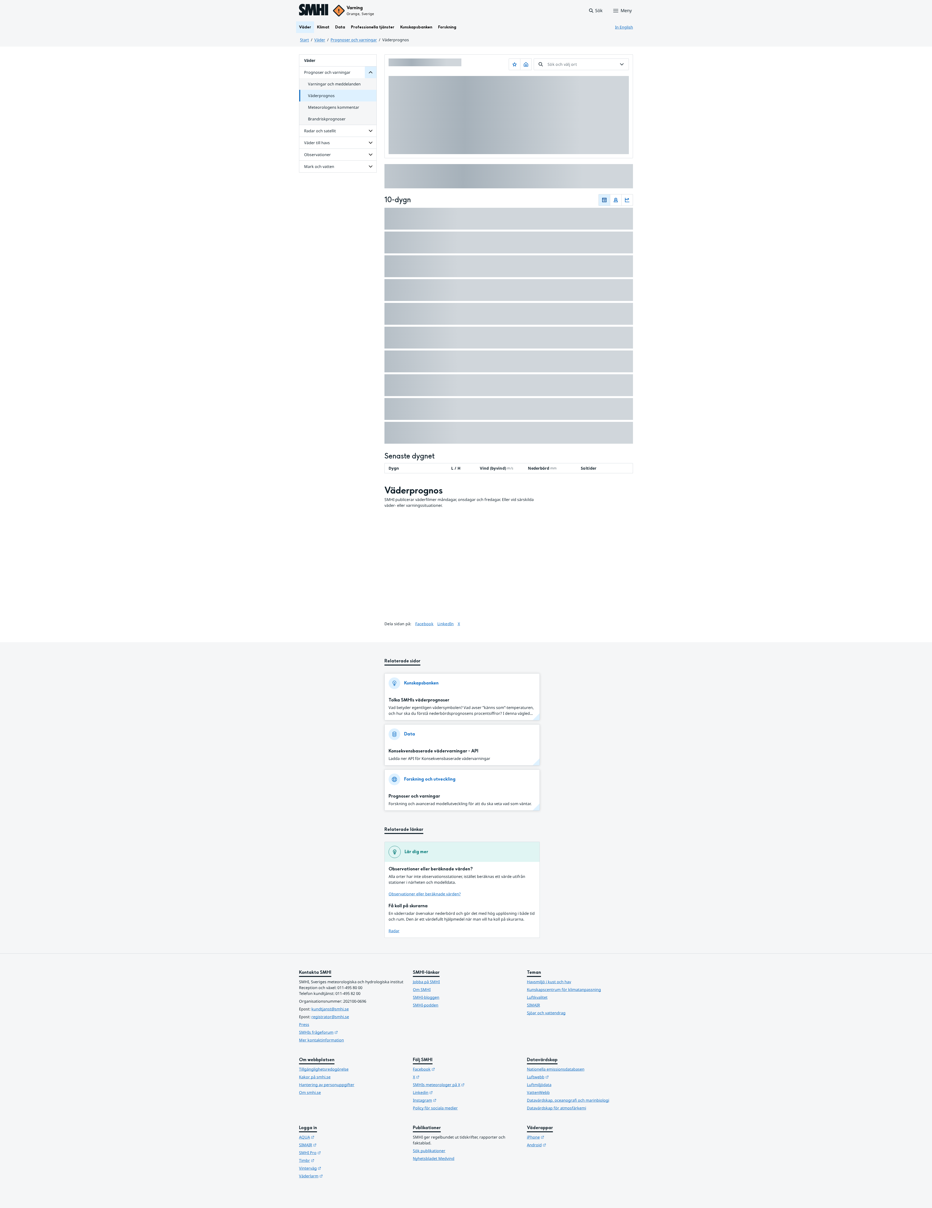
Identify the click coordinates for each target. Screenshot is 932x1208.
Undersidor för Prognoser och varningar (370, 72)
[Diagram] (627, 200)
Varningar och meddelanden (334, 84)
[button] (595, 11)
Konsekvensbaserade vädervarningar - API (433, 751)
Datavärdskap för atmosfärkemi (556, 1108)
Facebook (424, 623)
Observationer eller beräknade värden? (425, 894)
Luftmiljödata (539, 1084)
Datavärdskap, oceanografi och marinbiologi (568, 1100)
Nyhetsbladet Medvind (433, 1158)
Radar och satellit (320, 130)
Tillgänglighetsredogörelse (324, 1069)
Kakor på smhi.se (315, 1077)
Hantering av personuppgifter (326, 1084)
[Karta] (616, 200)
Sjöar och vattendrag (546, 1013)
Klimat (323, 27)
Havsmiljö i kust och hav (549, 981)
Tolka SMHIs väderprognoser (419, 700)
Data (340, 27)
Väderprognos (321, 95)
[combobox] (581, 64)
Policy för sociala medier (435, 1108)
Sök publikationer (429, 1150)
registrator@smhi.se (330, 1016)
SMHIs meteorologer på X (462, 1084)
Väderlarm (334, 1176)
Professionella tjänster (372, 27)
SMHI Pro (333, 1152)
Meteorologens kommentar (333, 107)
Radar (394, 930)
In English (624, 27)
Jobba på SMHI (426, 981)
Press (304, 1024)
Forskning (447, 27)
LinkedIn (445, 623)
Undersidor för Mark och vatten (370, 166)
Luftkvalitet (537, 997)
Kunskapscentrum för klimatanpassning (564, 989)
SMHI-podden (425, 1005)
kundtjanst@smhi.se (330, 1009)
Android (560, 1145)
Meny (626, 10)
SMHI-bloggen (426, 997)
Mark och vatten (319, 166)
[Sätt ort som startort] (526, 64)
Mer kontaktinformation (321, 1040)
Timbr (330, 1160)
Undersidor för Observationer (370, 154)
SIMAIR (533, 1005)
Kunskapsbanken (416, 27)
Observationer (317, 154)
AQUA (330, 1137)
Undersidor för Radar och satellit (370, 131)
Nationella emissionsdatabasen (555, 1069)
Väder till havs (317, 142)
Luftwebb (561, 1077)
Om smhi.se (310, 1092)
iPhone (559, 1137)
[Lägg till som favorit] (514, 64)
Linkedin (446, 1092)
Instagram (448, 1100)
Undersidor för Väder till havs (370, 143)
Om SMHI (422, 989)
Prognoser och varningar (354, 39)
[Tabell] (604, 200)
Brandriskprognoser (327, 119)
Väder (305, 27)
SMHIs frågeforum (342, 1032)
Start (304, 39)
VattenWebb (538, 1092)
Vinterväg (334, 1168)
